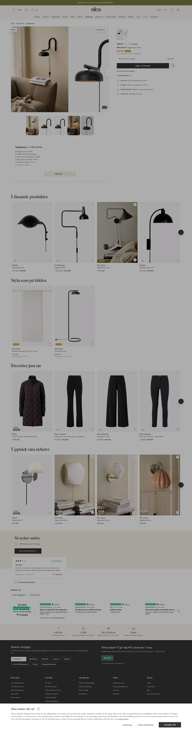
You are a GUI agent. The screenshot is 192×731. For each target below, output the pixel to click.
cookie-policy (123, 719)
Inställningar (127, 725)
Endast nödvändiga (145, 725)
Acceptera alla (170, 725)
